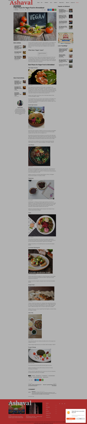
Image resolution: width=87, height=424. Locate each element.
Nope (81, 418)
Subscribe (71, 418)
